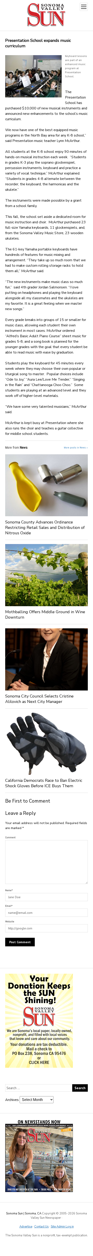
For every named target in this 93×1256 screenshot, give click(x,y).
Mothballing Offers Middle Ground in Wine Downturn (45, 614)
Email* (9, 906)
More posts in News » (76, 447)
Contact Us (41, 1227)
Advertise (25, 1227)
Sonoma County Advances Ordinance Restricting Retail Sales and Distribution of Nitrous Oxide (45, 527)
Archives (12, 1099)
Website (9, 921)
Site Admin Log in (62, 1227)
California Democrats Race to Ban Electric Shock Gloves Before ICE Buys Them (43, 783)
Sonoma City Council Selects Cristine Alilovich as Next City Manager (39, 698)
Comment (10, 837)
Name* (9, 890)
